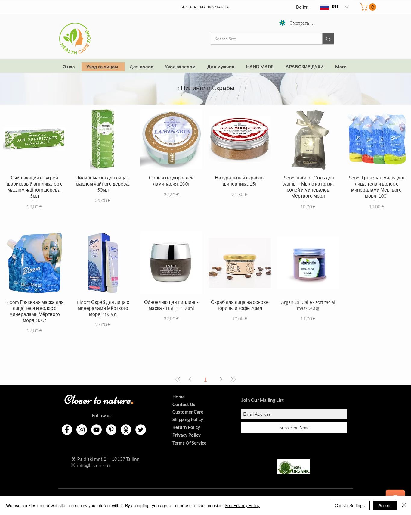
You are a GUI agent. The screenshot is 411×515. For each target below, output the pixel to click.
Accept (385, 505)
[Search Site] (328, 38)
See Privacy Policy (242, 505)
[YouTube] (96, 429)
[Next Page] (221, 379)
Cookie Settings (350, 505)
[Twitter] (140, 429)
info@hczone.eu (87, 465)
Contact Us (183, 404)
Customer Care (187, 411)
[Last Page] (233, 379)
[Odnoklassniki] (126, 429)
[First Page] (177, 379)
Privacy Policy (186, 435)
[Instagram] (81, 429)
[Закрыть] (403, 505)
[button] (369, 7)
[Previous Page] (189, 379)
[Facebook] (67, 429)
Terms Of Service (189, 442)
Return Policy (186, 427)
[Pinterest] (111, 429)
